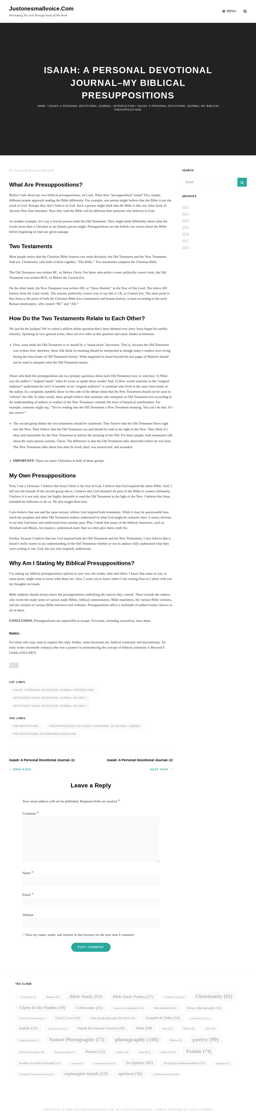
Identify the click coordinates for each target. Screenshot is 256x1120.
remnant (77, 1063)
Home (41, 106)
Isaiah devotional (57, 1029)
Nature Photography (76, 1039)
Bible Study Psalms (133, 996)
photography (137, 1039)
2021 (185, 214)
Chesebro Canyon (174, 997)
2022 (185, 207)
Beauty (52, 997)
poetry (206, 1039)
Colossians (89, 1007)
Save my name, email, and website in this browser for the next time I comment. (80, 935)
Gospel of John (163, 1017)
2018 (185, 234)
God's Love (67, 1018)
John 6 (210, 1029)
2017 (185, 241)
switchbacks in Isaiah (166, 1074)
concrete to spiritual (128, 1008)
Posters (95, 1052)
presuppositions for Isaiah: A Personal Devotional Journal (95, 726)
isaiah (28, 1028)
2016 (185, 247)
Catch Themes (201, 1109)
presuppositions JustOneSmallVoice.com (44, 734)
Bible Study (86, 996)
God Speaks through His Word (113, 1018)
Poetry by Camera (31, 1052)
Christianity (213, 996)
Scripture (139, 1062)
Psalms (199, 1051)
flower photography (204, 1008)
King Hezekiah (28, 1040)
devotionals (165, 1008)
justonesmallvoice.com (41, 8)
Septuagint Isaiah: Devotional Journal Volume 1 (49, 697)
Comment (30, 813)
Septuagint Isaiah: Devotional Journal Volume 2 (49, 705)
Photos (176, 1040)
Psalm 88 (144, 1052)
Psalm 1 (122, 1052)
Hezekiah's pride (200, 1018)
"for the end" (27, 997)
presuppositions (26, 726)
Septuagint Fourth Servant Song (36, 1074)
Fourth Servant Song (32, 1018)
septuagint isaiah (86, 1073)
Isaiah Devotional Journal (101, 1028)
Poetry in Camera (65, 1052)
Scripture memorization (184, 1063)
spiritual (130, 1073)
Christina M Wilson (24, 170)
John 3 (167, 1029)
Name (28, 873)
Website (27, 915)
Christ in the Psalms (42, 1007)
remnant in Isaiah (104, 1063)
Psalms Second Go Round (40, 1063)
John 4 (189, 1028)
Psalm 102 (168, 1052)
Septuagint (222, 1063)
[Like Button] (14, 665)
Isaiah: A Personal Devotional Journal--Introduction (91, 106)
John (143, 1028)
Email (28, 895)
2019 (185, 227)
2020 (185, 220)
